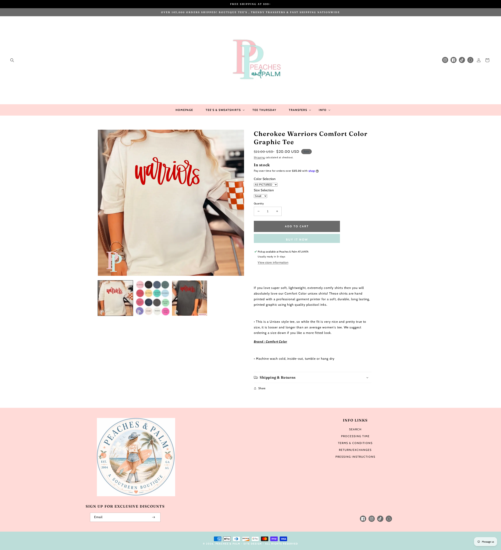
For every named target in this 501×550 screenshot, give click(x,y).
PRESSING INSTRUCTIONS (355, 456)
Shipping (259, 157)
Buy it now (297, 239)
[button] (12, 60)
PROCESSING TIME (355, 436)
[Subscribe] (153, 517)
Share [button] (262, 388)
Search (355, 429)
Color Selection (265, 179)
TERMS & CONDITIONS (355, 443)
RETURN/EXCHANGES (355, 450)
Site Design (252, 543)
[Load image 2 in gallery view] (152, 297)
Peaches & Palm (227, 543)
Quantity (259, 203)
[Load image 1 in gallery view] (115, 297)
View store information (273, 262)
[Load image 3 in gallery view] (189, 297)
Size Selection (264, 190)
